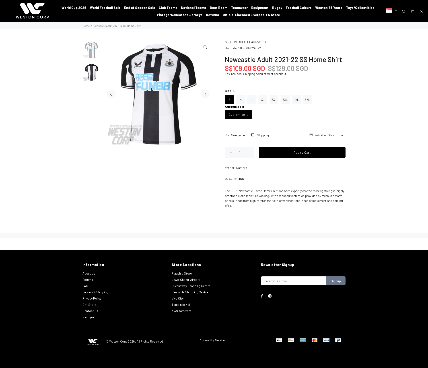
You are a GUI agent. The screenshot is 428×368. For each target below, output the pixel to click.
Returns (87, 279)
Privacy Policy (91, 298)
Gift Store (89, 304)
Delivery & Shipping (95, 292)
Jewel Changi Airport (186, 279)
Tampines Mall (181, 304)
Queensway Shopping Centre (191, 286)
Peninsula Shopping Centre (190, 292)
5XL (307, 99)
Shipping (249, 74)
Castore (241, 168)
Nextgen (88, 317)
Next (205, 94)
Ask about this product (330, 135)
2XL (274, 99)
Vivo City (177, 298)
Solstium (221, 340)
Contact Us (90, 311)
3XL (285, 99)
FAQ (85, 286)
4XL (296, 99)
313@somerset (181, 311)
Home (86, 25)
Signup (336, 281)
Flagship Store (182, 273)
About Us (88, 273)
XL (263, 99)
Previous (111, 94)
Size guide (238, 135)
